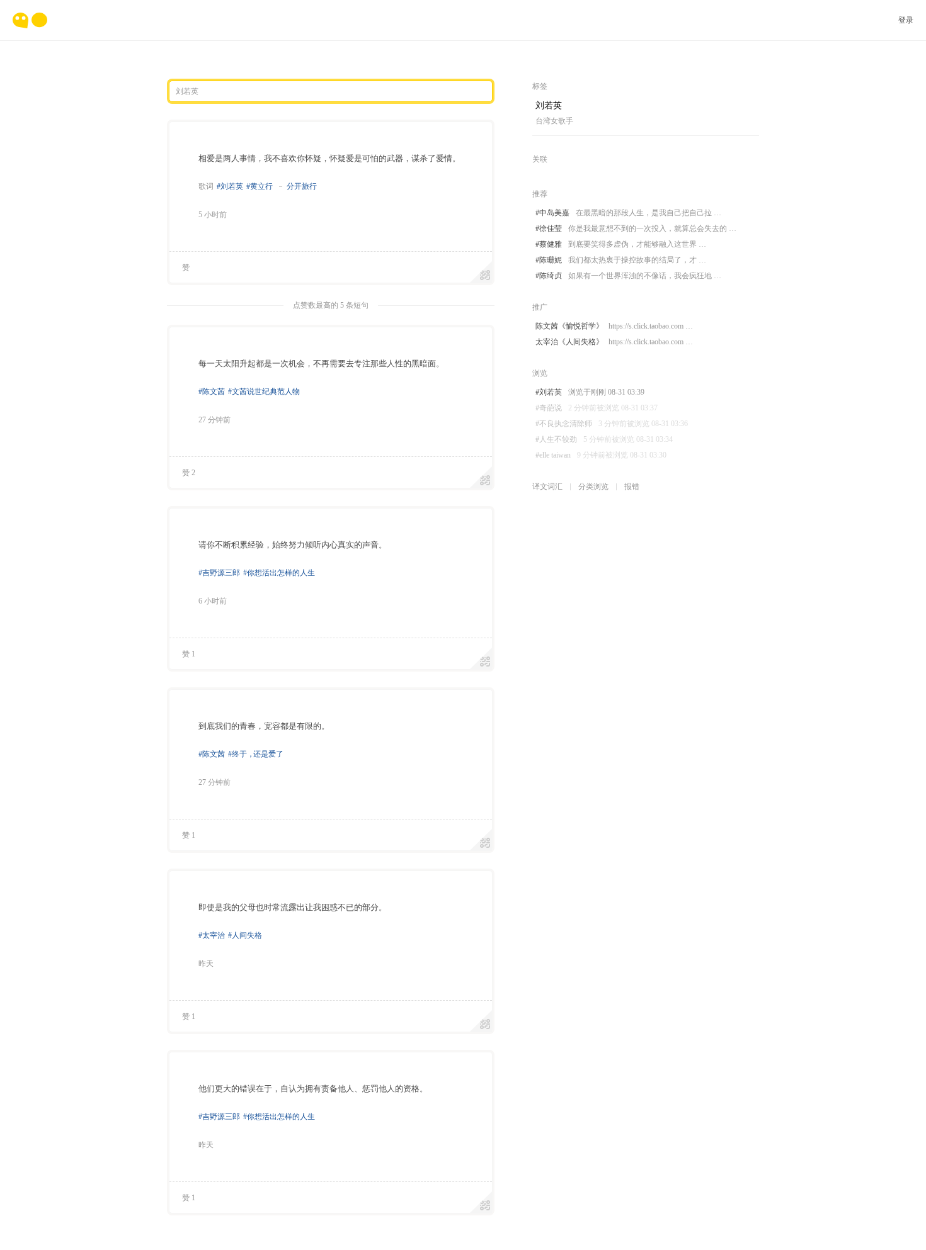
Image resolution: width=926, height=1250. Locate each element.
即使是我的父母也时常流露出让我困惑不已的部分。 (292, 907)
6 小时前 (212, 601)
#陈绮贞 (628, 275)
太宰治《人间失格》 (614, 341)
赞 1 (188, 654)
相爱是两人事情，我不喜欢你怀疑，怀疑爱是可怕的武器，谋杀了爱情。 (329, 158)
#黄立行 (259, 186)
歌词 (206, 186)
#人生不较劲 (604, 439)
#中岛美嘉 (628, 212)
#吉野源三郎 (219, 572)
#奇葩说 (596, 407)
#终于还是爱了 (255, 754)
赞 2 (188, 472)
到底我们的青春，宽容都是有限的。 (263, 726)
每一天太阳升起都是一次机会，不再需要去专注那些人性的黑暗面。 (321, 363)
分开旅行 (302, 186)
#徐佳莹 (635, 228)
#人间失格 (245, 935)
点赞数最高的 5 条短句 (331, 305)
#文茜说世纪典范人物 (264, 391)
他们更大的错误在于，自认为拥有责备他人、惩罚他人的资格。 (313, 1088)
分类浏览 (593, 486)
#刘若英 (230, 186)
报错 (631, 486)
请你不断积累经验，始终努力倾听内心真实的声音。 (292, 544)
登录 (905, 20)
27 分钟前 (214, 419)
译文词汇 (547, 486)
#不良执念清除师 (611, 423)
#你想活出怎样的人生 (279, 572)
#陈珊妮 (620, 260)
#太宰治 (211, 935)
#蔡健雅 (620, 244)
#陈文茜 (211, 391)
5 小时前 (212, 214)
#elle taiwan (600, 455)
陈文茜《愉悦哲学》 (614, 326)
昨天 (206, 963)
